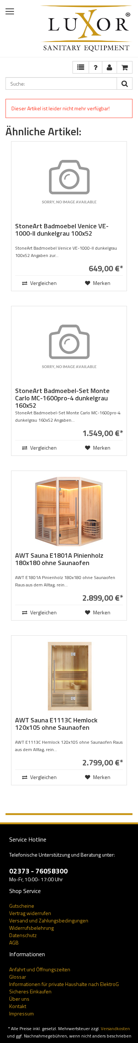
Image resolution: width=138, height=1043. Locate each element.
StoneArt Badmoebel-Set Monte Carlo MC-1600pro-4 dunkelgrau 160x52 (62, 398)
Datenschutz (23, 935)
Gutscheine (21, 906)
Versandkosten (115, 1028)
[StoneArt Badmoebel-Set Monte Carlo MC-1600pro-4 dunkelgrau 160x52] (69, 346)
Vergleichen (43, 283)
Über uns (19, 999)
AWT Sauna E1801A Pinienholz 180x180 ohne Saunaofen (59, 559)
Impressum (21, 1013)
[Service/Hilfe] (95, 67)
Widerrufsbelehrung (31, 928)
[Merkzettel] (80, 67)
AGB (14, 942)
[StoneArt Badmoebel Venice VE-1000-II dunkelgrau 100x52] (69, 182)
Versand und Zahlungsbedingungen (48, 920)
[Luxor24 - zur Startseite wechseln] (86, 28)
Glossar (17, 977)
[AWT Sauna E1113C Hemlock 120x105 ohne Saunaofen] (69, 676)
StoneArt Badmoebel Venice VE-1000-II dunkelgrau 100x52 (62, 229)
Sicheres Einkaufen (30, 991)
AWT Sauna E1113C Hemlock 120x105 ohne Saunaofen (56, 723)
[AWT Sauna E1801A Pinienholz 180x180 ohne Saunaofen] (69, 511)
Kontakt (17, 1006)
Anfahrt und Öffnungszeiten (39, 969)
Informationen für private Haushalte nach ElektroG (64, 984)
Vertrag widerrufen (30, 913)
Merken (101, 283)
